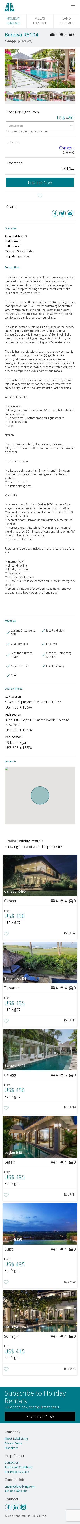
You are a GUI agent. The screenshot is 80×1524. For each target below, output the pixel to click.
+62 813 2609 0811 (17, 1491)
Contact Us (12, 1462)
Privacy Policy (13, 1443)
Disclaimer (11, 1448)
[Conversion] (40, 125)
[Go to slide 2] (73, 68)
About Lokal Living (16, 1438)
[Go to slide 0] (7, 68)
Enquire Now (40, 182)
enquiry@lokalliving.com (20, 1486)
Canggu (66, 148)
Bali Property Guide (17, 1472)
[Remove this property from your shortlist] (40, 195)
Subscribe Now (40, 1416)
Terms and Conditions (18, 1467)
